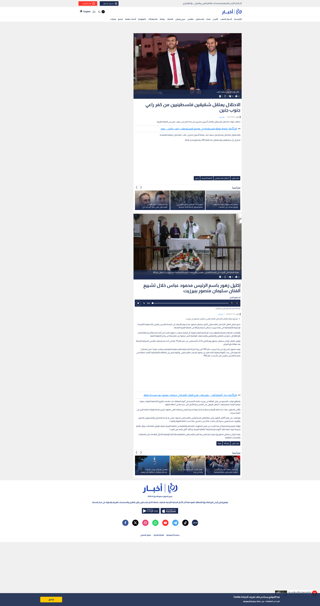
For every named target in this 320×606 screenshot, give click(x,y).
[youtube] (165, 523)
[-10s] (231, 303)
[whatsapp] (155, 523)
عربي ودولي (180, 19)
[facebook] (125, 523)
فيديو (120, 19)
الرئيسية (238, 19)
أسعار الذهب (226, 19)
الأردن (215, 19)
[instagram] (145, 523)
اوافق (51, 599)
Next (137, 187)
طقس (190, 19)
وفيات (113, 19)
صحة (208, 19)
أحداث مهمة (130, 19)
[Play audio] (138, 303)
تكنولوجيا (142, 19)
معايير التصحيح (145, 535)
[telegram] (175, 523)
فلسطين (200, 19)
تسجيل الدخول (108, 4)
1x (144, 303)
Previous (141, 187)
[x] (135, 523)
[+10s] (237, 303)
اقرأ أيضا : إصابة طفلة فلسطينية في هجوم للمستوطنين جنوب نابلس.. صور (198, 128)
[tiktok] (185, 523)
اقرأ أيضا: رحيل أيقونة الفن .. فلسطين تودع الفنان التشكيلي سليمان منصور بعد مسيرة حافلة (190, 395)
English (86, 12)
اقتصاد (170, 19)
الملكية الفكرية (159, 535)
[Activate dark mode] (101, 12)
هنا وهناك (153, 19)
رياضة (162, 19)
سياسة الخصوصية (249, 601)
